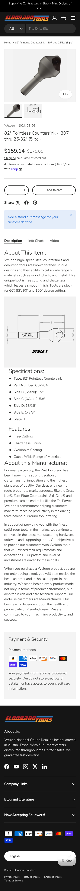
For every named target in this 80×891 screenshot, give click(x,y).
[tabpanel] (40, 437)
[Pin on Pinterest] (35, 202)
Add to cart (54, 190)
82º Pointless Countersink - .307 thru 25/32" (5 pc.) (44, 42)
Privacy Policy (12, 876)
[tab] (13, 241)
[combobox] (40, 28)
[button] (63, 18)
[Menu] (73, 18)
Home (7, 42)
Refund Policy (32, 876)
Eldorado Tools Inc (24, 870)
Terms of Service (13, 880)
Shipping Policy (53, 876)
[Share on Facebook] (26, 202)
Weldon (9, 126)
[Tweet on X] (18, 202)
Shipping (10, 158)
